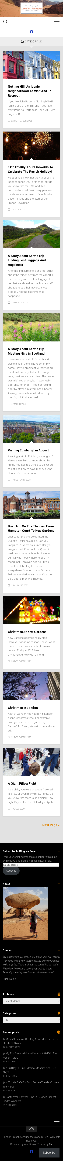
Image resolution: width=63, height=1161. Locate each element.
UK (17, 75)
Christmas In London (23, 708)
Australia (11, 156)
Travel (20, 772)
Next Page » (50, 825)
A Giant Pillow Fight (22, 783)
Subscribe (49, 1152)
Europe (9, 75)
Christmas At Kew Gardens (27, 632)
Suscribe (11, 870)
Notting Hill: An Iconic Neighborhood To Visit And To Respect (29, 91)
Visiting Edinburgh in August (28, 450)
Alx (50, 1144)
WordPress (30, 1144)
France (24, 156)
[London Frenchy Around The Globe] (31, 32)
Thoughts (22, 244)
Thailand (36, 156)
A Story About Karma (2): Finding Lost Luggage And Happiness (27, 260)
